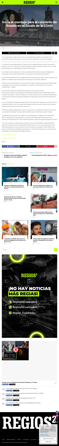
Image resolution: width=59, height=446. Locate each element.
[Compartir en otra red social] (56, 53)
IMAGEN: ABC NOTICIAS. (9, 138)
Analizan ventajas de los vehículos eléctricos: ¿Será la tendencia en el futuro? (14, 187)
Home (3, 47)
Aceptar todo (48, 441)
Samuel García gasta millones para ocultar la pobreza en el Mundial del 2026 (43, 213)
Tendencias (26, 439)
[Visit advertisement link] (29, 296)
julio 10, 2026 (36, 188)
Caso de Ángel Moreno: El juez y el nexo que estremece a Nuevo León (43, 186)
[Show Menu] (2, 2)
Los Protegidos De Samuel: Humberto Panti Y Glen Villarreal (21, 388)
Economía (33, 439)
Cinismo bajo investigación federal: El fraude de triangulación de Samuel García (43, 240)
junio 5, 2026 (36, 217)
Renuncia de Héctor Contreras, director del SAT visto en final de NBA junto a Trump (15, 198)
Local (34, 210)
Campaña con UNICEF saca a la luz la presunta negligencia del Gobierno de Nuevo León (15, 240)
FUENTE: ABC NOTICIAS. (9, 134)
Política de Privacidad (44, 435)
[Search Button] (56, 2)
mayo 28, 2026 (8, 243)
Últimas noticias (33, 29)
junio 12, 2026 (8, 201)
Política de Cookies (44, 434)
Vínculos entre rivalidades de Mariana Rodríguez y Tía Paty (19, 382)
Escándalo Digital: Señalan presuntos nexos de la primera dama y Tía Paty (24, 393)
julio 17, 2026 (8, 190)
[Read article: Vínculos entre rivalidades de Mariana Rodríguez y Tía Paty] (29, 361)
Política (6, 236)
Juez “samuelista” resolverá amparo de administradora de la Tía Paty (23, 403)
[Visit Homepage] (29, 2)
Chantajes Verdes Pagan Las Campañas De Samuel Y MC (20, 398)
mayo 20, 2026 (37, 243)
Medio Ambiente (11, 439)
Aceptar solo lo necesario (48, 438)
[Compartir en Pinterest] (53, 53)
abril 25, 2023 (23, 29)
